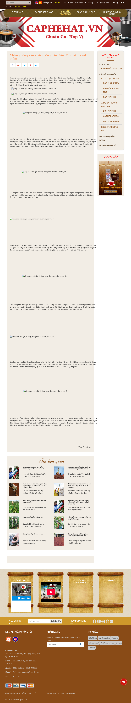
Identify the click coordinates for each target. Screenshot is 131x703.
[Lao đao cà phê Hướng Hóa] (14, 523)
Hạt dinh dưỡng (104, 638)
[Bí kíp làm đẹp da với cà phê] (14, 539)
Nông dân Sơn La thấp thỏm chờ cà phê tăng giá (80, 518)
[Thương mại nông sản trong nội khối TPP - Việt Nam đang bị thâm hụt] (59, 489)
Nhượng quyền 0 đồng (112, 13)
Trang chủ (47, 3)
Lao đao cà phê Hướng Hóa (33, 517)
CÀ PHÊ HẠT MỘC (111, 116)
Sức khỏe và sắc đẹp (84, 3)
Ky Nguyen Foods (107, 643)
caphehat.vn (70, 693)
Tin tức (57, 3)
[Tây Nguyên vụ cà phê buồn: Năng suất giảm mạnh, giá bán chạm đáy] (59, 506)
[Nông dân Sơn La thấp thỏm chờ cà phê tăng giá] (59, 523)
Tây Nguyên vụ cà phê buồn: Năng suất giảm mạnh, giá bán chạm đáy (79, 502)
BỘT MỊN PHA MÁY (111, 83)
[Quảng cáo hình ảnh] (110, 178)
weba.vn (24, 700)
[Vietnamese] (40, 2)
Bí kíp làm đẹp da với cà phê (33, 534)
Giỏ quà (119, 643)
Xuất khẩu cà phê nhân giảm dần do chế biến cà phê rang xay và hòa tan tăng (35, 485)
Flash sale (17, 12)
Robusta (115, 638)
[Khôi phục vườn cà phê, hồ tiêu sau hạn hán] (14, 506)
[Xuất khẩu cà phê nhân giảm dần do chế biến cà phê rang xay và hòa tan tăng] (14, 489)
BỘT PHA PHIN (109, 97)
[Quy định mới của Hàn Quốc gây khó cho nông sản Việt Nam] (59, 472)
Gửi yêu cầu (56, 621)
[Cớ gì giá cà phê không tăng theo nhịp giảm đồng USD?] (59, 539)
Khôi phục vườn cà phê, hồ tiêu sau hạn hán (34, 501)
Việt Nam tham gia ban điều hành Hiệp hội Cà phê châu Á (33, 468)
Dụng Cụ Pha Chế (86, 12)
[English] (36, 2)
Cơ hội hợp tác (102, 3)
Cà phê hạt (93, 638)
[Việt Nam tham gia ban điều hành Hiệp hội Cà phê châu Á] (14, 472)
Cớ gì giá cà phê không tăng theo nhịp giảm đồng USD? (78, 535)
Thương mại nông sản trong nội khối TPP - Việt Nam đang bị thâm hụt (79, 485)
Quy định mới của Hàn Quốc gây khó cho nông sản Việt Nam (79, 468)
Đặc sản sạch (94, 643)
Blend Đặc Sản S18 (110, 79)
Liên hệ (115, 3)
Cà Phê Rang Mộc (44, 12)
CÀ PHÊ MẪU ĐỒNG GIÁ (111, 69)
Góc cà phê (68, 3)
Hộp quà (92, 648)
